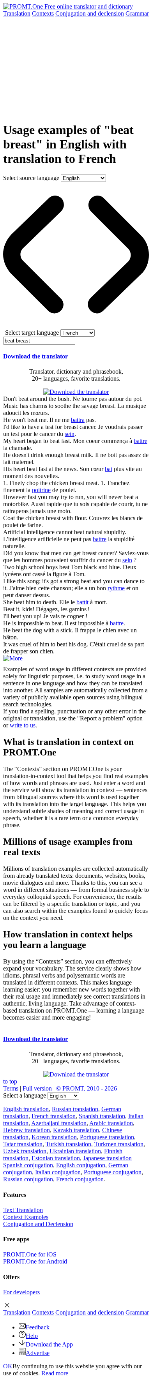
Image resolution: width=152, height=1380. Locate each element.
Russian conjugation (28, 1179)
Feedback (37, 1327)
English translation (26, 1109)
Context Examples (25, 1217)
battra (78, 419)
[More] (13, 658)
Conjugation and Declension (38, 1224)
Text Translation (23, 1210)
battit (82, 602)
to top (10, 1081)
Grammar (137, 13)
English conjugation (80, 1165)
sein (69, 434)
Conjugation (89, 13)
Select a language (24, 1095)
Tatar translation (22, 1144)
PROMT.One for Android (35, 1261)
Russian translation (75, 1109)
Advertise (37, 1353)
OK (7, 1366)
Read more (54, 1373)
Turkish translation (68, 1144)
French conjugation (80, 1179)
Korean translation (54, 1137)
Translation (16, 13)
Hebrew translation (26, 1130)
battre (140, 441)
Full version (37, 1088)
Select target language (32, 332)
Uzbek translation (24, 1151)
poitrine (41, 490)
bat (108, 469)
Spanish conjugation (28, 1165)
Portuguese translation (107, 1137)
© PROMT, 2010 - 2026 (86, 1088)
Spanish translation (102, 1116)
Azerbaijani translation (59, 1123)
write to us (22, 725)
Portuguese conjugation (112, 1172)
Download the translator (35, 356)
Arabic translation (111, 1123)
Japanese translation (107, 1158)
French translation (54, 1116)
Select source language (31, 178)
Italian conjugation (58, 1172)
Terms (10, 1088)
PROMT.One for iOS (30, 1254)
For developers (21, 1292)
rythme (116, 588)
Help (32, 1335)
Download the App (49, 1344)
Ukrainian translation (75, 1151)
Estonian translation (56, 1158)
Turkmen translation (118, 1144)
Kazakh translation (76, 1130)
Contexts (43, 13)
